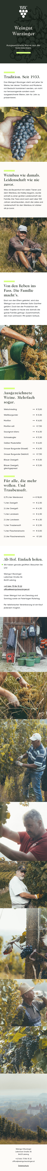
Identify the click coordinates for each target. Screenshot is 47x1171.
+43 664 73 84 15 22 (13, 586)
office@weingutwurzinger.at (17, 589)
